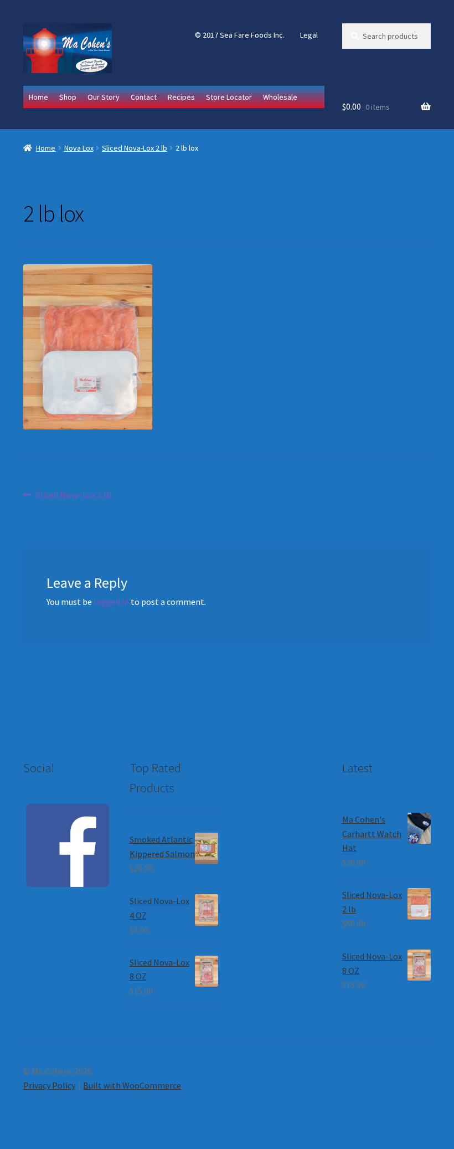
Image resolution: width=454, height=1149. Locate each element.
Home (38, 97)
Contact (144, 97)
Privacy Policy (49, 1085)
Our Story (103, 97)
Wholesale (280, 97)
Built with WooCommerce (132, 1085)
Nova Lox (79, 148)
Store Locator (229, 97)
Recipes (181, 97)
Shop (67, 97)
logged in (111, 601)
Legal (309, 35)
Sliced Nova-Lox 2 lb (134, 148)
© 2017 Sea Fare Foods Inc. (240, 35)
